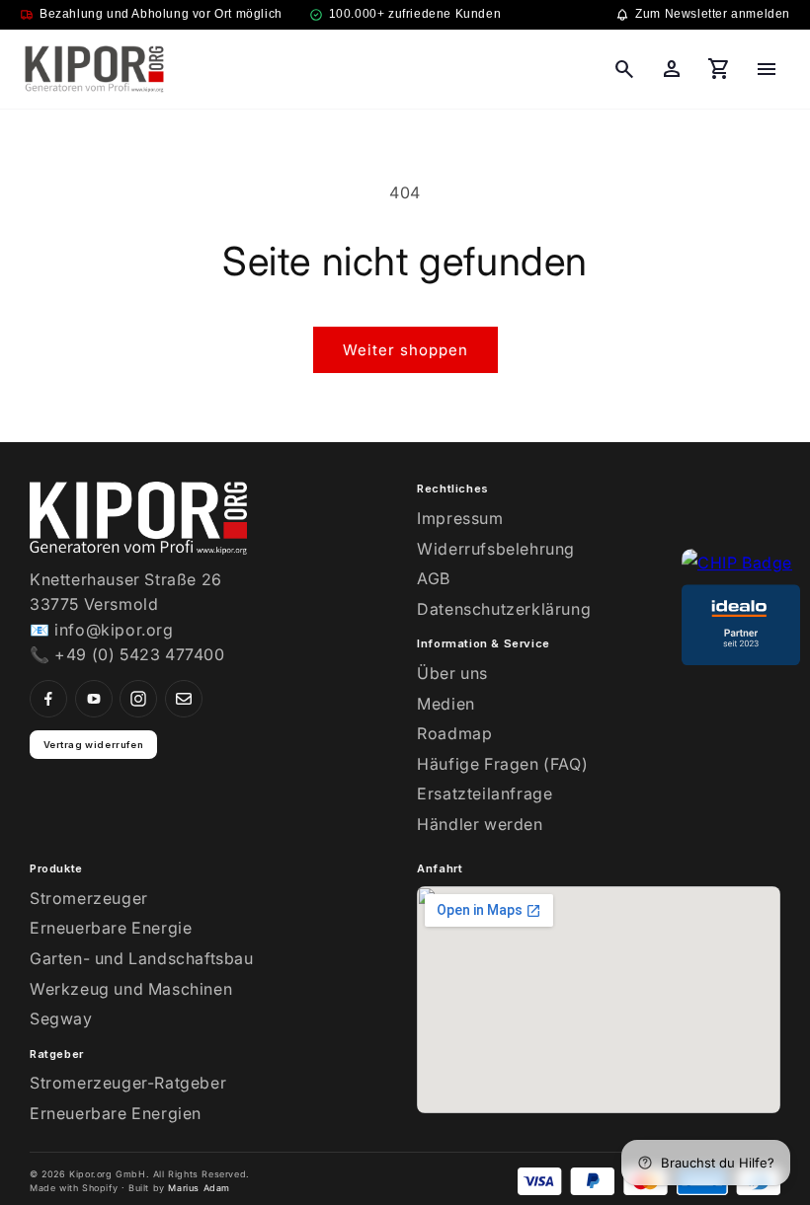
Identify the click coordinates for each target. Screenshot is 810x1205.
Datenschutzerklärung (504, 609)
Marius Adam (199, 1187)
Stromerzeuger (89, 898)
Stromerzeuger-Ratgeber (128, 1082)
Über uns (452, 673)
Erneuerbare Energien (116, 1113)
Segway (61, 1018)
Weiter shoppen (405, 349)
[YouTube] (94, 698)
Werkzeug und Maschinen (131, 989)
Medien (446, 704)
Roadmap (454, 733)
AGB (433, 578)
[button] (624, 69)
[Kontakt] (183, 698)
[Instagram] (138, 698)
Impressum (460, 518)
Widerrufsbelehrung (496, 549)
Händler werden (479, 824)
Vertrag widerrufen (93, 744)
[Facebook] (48, 698)
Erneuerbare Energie (111, 928)
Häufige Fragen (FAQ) (502, 764)
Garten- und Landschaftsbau (142, 958)
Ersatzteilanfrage (484, 793)
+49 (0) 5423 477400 (139, 654)
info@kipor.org (113, 630)
